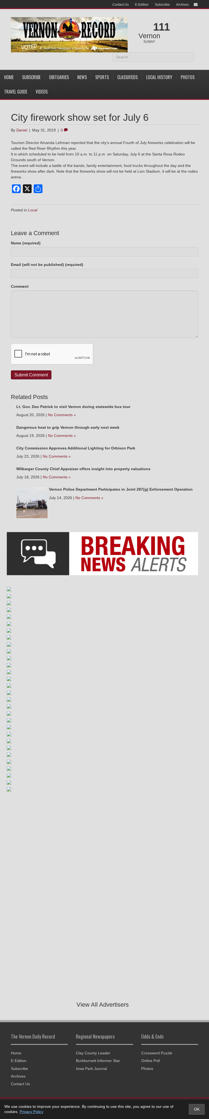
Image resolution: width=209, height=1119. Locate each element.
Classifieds (127, 77)
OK (196, 1109)
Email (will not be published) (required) (47, 264)
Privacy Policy (31, 1111)
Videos (42, 91)
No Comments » (62, 415)
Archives (182, 5)
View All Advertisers (102, 1004)
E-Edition (142, 5)
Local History (159, 77)
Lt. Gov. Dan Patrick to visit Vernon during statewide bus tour (73, 406)
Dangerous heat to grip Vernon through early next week (67, 427)
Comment (20, 286)
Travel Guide (15, 91)
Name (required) (26, 243)
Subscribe (162, 5)
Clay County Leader (93, 1053)
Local (32, 210)
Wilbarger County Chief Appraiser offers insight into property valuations (83, 469)
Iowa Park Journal (91, 1068)
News (82, 77)
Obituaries (59, 77)
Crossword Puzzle (156, 1053)
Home (9, 77)
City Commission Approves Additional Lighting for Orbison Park (75, 448)
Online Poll (150, 1060)
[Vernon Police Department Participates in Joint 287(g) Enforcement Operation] (32, 502)
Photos (188, 77)
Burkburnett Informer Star (98, 1060)
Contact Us (120, 5)
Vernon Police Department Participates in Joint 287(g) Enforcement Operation (121, 489)
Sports (102, 77)
